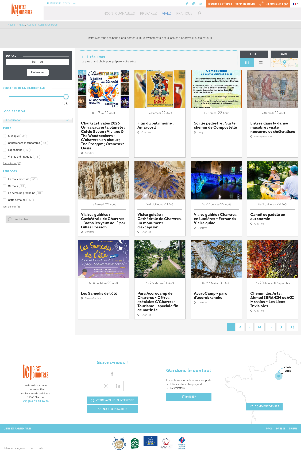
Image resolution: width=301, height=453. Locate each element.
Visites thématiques (23, 156)
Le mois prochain (21, 179)
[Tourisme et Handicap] (150, 441)
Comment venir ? (267, 406)
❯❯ (292, 327)
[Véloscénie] (119, 443)
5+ (259, 327)
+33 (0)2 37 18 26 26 (36, 401)
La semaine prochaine (24, 193)
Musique (16, 136)
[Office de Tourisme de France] (182, 443)
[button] (118, 13)
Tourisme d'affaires (219, 3)
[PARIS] (278, 376)
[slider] (66, 96)
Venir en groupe (245, 3)
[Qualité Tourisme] (166, 443)
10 (270, 327)
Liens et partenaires (17, 428)
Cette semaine (19, 200)
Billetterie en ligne (276, 4)
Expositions (18, 150)
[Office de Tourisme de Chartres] (35, 372)
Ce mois (16, 186)
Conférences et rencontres (27, 143)
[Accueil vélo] (135, 443)
